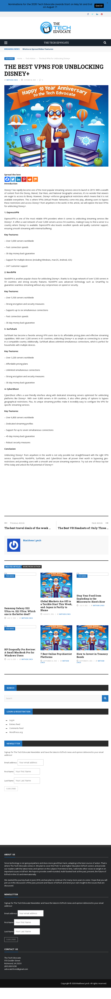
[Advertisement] (56, 490)
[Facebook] (7, 179)
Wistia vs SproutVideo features (38, 49)
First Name (9, 771)
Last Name (9, 780)
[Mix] (35, 179)
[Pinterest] (24, 179)
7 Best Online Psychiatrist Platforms (56, 655)
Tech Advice (9, 59)
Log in (11, 720)
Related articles (13, 566)
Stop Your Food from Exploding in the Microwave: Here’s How (91, 598)
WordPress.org (16, 732)
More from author (31, 566)
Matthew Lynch (12, 80)
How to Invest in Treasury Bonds (92, 655)
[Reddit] (29, 179)
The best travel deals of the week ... (27, 528)
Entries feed (14, 724)
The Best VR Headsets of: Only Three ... (83, 528)
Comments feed (16, 728)
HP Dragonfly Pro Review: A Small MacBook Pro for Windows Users (20, 652)
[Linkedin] (18, 179)
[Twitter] (12, 179)
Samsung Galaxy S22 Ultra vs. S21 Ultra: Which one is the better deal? (20, 611)
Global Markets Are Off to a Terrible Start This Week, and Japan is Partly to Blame (56, 606)
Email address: (11, 762)
